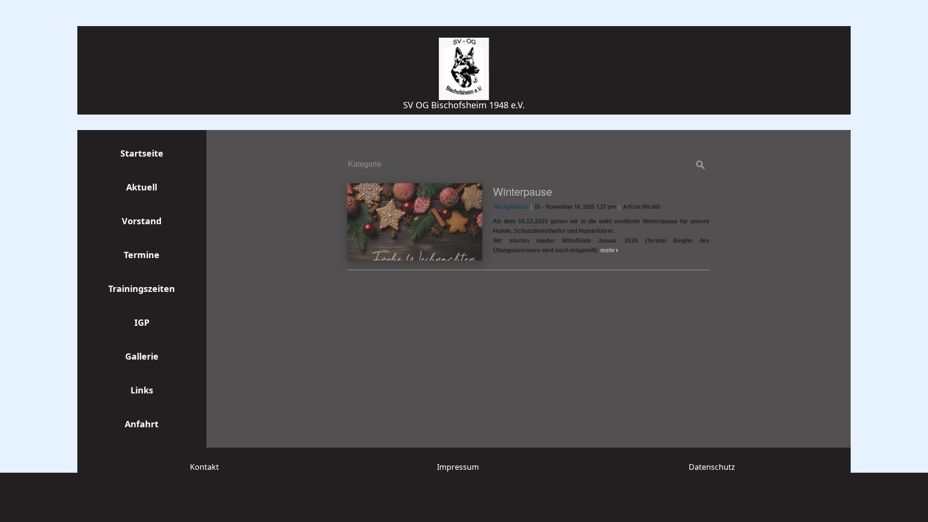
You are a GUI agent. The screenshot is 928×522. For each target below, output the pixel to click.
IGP (141, 322)
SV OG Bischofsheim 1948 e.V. (464, 105)
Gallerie (142, 356)
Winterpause (522, 191)
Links (141, 390)
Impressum (458, 467)
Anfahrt (142, 424)
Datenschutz (712, 467)
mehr (608, 250)
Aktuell (141, 187)
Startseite (141, 153)
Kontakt (204, 467)
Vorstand (141, 221)
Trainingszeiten (141, 288)
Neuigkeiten (510, 207)
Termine (142, 255)
